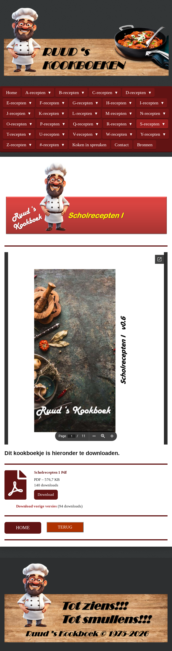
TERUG (65, 527)
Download (46, 494)
